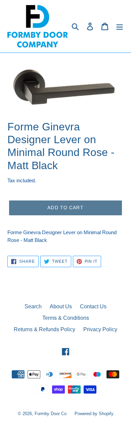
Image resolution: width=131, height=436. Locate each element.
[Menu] (119, 26)
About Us (61, 306)
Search (33, 306)
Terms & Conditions (65, 318)
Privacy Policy (100, 329)
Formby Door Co (51, 413)
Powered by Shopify (94, 413)
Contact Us (93, 306)
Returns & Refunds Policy (44, 329)
